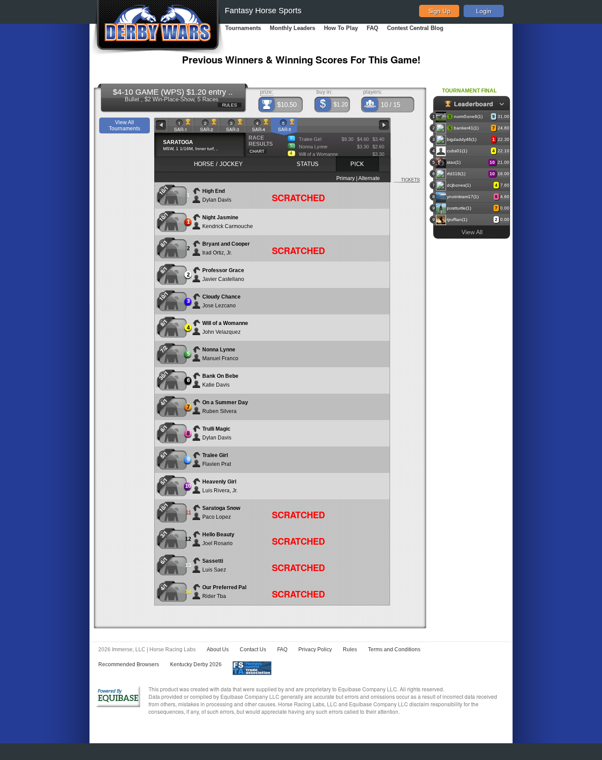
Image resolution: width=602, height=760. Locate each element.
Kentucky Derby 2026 (196, 664)
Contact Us (253, 649)
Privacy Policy (315, 649)
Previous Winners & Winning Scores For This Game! (301, 59)
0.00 (504, 208)
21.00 (503, 162)
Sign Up (439, 11)
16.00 (503, 173)
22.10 (503, 150)
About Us (218, 649)
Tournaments (243, 28)
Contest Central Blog (415, 28)
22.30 (503, 139)
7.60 (504, 185)
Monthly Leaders (292, 28)
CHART (256, 151)
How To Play (341, 28)
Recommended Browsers (128, 664)
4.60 (504, 196)
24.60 (503, 127)
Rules (350, 649)
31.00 (503, 116)
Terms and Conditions (394, 649)
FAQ (372, 28)
